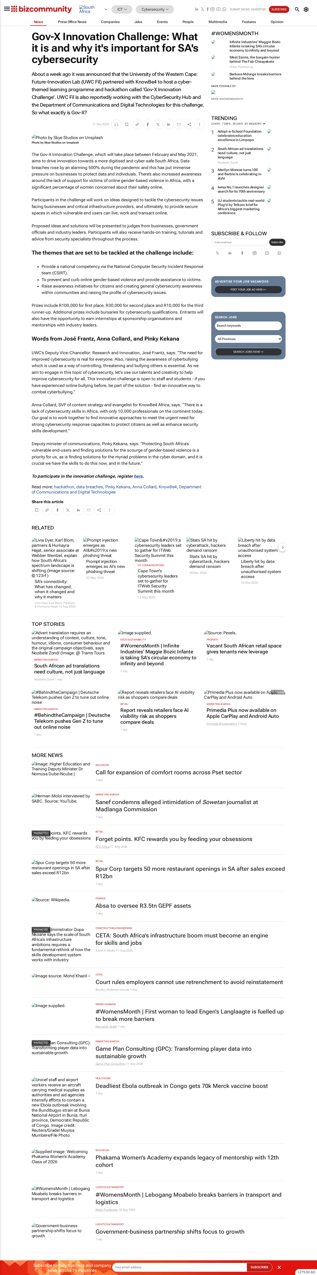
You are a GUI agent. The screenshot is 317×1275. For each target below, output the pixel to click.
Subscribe (277, 242)
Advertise (258, 9)
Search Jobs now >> (248, 351)
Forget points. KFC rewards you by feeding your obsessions (174, 839)
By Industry (253, 123)
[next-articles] (282, 547)
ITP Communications (151, 565)
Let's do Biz (306, 1272)
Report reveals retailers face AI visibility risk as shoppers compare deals (154, 716)
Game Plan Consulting (110, 1064)
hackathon (64, 486)
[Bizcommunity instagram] (212, 9)
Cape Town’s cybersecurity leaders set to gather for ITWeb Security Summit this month (158, 581)
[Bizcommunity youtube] (218, 9)
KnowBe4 (168, 486)
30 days (238, 123)
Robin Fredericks (107, 1210)
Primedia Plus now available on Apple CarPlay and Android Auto (243, 713)
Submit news (240, 9)
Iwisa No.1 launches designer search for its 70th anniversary (241, 189)
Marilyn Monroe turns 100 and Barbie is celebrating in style (239, 174)
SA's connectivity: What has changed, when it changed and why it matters (55, 589)
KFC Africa (103, 846)
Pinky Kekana (117, 486)
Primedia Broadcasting (222, 723)
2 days (215, 123)
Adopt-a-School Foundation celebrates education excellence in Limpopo (240, 135)
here (138, 476)
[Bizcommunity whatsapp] (224, 9)
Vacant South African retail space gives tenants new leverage (244, 649)
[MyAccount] (307, 9)
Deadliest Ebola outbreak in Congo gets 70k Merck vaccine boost (182, 1086)
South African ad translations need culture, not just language (240, 153)
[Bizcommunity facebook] (208, 9)
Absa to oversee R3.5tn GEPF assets (143, 905)
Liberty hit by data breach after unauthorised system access (261, 569)
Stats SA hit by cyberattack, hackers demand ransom (209, 561)
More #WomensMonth (227, 99)
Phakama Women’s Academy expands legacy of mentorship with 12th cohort (187, 1161)
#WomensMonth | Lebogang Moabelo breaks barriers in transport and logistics (189, 1198)
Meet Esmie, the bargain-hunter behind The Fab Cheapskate (255, 59)
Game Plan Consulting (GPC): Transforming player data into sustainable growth (174, 1052)
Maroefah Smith (106, 1026)
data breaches (89, 486)
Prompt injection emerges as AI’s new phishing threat (105, 566)
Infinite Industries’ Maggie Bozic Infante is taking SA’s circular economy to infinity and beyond (255, 46)
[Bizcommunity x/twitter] (203, 9)
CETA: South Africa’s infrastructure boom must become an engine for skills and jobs (182, 939)
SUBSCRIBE (259, 1267)
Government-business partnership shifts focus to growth (170, 1231)
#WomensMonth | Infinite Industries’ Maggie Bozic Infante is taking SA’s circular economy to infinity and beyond (158, 654)
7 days (226, 123)
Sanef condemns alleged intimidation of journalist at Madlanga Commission (177, 806)
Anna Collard (144, 486)
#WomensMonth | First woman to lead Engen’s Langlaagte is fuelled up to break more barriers (190, 1015)
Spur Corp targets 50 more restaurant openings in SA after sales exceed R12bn (190, 873)
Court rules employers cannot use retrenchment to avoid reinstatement (189, 982)
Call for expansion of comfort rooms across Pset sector (169, 772)
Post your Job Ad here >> (248, 289)
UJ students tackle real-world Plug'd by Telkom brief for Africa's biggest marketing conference (241, 207)
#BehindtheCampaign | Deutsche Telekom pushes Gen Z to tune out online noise (72, 721)
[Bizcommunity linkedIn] (197, 9)
